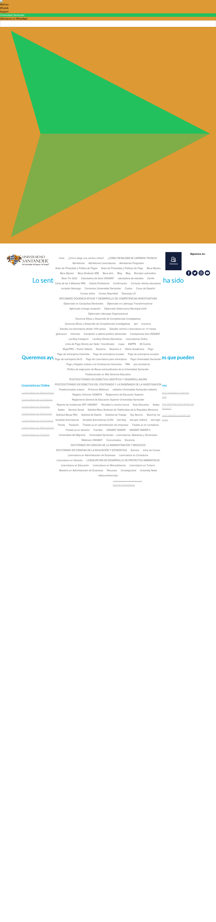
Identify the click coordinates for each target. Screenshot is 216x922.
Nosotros (101, 349)
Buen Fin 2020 (69, 278)
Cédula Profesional (99, 283)
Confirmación (120, 283)
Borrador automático (145, 273)
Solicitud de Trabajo (115, 414)
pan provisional (142, 364)
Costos (128, 288)
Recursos (112, 470)
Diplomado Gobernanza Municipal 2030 (125, 308)
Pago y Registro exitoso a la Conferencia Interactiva (94, 364)
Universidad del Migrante (72, 435)
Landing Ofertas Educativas (107, 339)
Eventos (135, 450)
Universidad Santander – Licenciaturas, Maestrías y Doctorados (123, 435)
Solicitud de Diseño (91, 414)
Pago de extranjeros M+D (68, 359)
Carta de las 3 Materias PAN (70, 283)
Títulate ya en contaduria (145, 425)
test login (155, 420)
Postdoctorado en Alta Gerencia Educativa (108, 374)
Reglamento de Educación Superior (125, 394)
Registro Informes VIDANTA (87, 394)
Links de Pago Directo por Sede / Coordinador (90, 344)
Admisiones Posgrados (131, 263)
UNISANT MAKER (116, 430)
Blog (119, 273)
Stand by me (153, 414)
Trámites (98, 430)
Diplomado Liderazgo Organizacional (108, 313)
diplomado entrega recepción (85, 308)
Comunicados (113, 440)
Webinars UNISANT (92, 440)
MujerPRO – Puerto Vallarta (77, 349)
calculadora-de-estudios (130, 278)
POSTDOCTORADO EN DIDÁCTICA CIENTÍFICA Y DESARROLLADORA (108, 379)
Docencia (130, 440)
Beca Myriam (154, 268)
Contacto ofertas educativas (146, 283)
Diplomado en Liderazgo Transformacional (129, 303)
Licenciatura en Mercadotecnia (109, 465)
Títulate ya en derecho (77, 430)
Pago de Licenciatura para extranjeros (106, 359)
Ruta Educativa (141, 404)
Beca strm (108, 273)
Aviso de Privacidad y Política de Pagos (76, 268)
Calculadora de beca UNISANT (97, 278)
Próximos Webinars (98, 389)
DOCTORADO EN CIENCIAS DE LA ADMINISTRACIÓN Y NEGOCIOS (108, 445)
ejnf (136, 323)
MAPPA (132, 344)
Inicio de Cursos (151, 450)
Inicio (61, 258)
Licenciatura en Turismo (142, 465)
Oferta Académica (134, 349)
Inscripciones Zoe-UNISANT (145, 334)
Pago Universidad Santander (145, 359)
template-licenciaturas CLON (98, 420)
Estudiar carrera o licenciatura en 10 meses (133, 329)
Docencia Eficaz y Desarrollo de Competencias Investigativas (108, 318)
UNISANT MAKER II (140, 430)
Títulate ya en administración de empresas (105, 425)
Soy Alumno (136, 414)
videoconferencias (108, 475)
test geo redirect (138, 420)
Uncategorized (128, 470)
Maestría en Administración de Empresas (81, 470)
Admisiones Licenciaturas (102, 263)
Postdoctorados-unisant (71, 389)
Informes (75, 334)
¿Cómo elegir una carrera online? (86, 258)
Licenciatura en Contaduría (133, 455)
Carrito (150, 278)
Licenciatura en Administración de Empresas (91, 455)
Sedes (156, 404)
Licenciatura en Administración (40, 392)
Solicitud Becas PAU (66, 414)
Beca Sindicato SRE (88, 273)
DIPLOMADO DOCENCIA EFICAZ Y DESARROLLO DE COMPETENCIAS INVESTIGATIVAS (108, 298)
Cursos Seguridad (108, 293)
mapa (121, 344)
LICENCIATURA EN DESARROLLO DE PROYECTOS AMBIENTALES (123, 460)
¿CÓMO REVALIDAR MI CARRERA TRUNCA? (132, 258)
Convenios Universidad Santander (103, 288)
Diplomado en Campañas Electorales (83, 303)
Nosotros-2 (115, 349)
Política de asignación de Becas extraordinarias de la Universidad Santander (108, 369)
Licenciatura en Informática (37, 420)
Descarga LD (129, 293)
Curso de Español (145, 288)
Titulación (74, 425)
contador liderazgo (71, 288)
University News (148, 470)
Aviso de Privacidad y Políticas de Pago (122, 268)
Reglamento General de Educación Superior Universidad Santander (108, 399)
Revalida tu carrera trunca (115, 404)
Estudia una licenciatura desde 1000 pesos (83, 329)
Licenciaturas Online (136, 339)
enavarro (146, 323)
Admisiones (78, 263)
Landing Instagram (79, 339)
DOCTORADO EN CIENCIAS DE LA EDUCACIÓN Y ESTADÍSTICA (91, 450)
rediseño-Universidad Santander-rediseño (135, 389)
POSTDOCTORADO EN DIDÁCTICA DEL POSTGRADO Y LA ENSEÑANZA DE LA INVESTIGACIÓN (108, 384)
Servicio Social (76, 409)
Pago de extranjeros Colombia (73, 354)
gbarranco (61, 334)
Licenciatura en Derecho (70, 460)
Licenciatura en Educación (75, 465)
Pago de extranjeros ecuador (108, 354)
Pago (150, 349)
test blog (121, 420)
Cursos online (87, 293)
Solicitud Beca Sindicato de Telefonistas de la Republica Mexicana (123, 409)
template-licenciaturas (67, 420)
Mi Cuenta (145, 344)
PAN (127, 364)
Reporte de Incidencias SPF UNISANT (77, 404)
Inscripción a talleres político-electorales (105, 334)
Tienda (61, 425)
